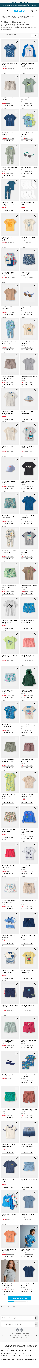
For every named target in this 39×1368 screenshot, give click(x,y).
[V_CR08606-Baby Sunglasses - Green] (29, 155)
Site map (28, 1338)
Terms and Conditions (7, 1336)
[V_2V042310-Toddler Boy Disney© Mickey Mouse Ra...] (29, 50)
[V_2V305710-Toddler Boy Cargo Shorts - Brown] (29, 1097)
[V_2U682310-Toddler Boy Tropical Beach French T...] (10, 888)
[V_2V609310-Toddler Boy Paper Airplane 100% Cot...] (10, 190)
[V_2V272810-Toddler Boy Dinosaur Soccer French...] (29, 992)
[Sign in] (32, 11)
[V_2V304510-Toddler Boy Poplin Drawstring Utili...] (10, 1027)
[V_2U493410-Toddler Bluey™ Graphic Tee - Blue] (29, 853)
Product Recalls (21, 1338)
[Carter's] (19, 11)
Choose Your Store (10, 36)
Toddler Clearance (22, 17)
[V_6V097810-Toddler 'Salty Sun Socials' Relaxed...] (10, 1271)
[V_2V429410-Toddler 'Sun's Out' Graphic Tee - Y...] (10, 224)
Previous (1, 1)
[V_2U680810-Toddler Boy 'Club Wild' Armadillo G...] (10, 1236)
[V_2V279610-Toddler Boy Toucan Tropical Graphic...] (10, 433)
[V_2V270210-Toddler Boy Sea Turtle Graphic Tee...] (29, 503)
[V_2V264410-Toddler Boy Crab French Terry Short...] (10, 853)
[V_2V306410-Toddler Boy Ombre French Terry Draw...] (29, 1132)
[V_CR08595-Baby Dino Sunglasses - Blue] (29, 294)
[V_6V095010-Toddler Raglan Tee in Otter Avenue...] (29, 1236)
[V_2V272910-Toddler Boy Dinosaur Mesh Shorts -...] (29, 608)
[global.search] (36, 1324)
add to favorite (16, 42)
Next (37, 1)
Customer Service (7, 1307)
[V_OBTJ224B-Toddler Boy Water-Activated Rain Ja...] (29, 677)
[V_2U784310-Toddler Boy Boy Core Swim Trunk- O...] (29, 642)
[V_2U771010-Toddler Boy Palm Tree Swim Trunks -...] (10, 677)
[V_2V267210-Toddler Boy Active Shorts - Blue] (29, 1167)
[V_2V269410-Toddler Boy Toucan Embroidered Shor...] (29, 782)
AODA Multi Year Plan (30, 1336)
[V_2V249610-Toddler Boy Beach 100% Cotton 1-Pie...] (10, 155)
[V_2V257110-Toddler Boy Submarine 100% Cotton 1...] (10, 782)
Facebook (17, 1330)
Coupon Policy (12, 1338)
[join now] (36, 1318)
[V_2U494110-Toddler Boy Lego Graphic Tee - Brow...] (29, 573)
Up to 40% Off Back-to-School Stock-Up (19, 2)
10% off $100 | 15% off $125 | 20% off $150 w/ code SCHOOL (19, 5)
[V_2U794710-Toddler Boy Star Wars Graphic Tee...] (10, 1167)
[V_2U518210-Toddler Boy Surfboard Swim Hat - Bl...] (10, 468)
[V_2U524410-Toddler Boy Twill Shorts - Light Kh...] (10, 85)
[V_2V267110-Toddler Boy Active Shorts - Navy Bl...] (10, 992)
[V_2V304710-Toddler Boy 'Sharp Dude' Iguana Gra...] (29, 329)
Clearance (13, 17)
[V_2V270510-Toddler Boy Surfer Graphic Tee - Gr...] (10, 399)
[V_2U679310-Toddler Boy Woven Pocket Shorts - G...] (10, 747)
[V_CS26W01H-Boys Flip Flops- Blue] (10, 1062)
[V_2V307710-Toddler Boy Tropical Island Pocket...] (29, 1201)
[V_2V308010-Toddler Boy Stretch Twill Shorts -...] (29, 1027)
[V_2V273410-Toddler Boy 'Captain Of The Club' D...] (10, 642)
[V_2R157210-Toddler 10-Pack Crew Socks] (29, 190)
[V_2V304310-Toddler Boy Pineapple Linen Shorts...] (10, 503)
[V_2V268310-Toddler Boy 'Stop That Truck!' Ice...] (29, 538)
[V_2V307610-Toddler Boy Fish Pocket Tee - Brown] (10, 294)
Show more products (19, 1298)
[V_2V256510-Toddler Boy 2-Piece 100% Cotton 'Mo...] (29, 1062)
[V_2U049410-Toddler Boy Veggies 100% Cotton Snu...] (10, 1201)
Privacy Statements (19, 1336)
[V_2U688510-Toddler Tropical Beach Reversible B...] (29, 399)
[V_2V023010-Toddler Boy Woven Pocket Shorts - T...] (10, 364)
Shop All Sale (6, 17)
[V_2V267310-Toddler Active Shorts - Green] (10, 1097)
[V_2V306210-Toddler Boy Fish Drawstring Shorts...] (29, 259)
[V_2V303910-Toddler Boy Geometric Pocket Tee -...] (10, 50)
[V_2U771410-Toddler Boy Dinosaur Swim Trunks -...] (10, 573)
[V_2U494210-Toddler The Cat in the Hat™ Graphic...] (29, 433)
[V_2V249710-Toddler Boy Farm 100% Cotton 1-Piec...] (10, 538)
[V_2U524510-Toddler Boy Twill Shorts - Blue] (29, 923)
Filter (35, 35)
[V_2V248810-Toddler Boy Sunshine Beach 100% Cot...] (10, 259)
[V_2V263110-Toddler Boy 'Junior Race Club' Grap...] (29, 85)
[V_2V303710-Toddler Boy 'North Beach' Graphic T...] (10, 120)
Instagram (21, 1330)
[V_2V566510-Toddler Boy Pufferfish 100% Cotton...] (29, 120)
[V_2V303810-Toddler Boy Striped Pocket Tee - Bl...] (10, 958)
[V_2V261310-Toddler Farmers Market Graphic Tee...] (29, 958)
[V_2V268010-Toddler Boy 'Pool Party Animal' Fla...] (29, 712)
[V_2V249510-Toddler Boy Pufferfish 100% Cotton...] (10, 329)
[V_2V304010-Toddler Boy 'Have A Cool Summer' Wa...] (29, 224)
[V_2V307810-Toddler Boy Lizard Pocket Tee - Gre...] (29, 364)
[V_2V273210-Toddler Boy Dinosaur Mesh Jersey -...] (10, 712)
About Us (4, 1311)
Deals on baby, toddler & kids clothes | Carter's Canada (20, 16)
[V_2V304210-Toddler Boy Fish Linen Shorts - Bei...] (10, 817)
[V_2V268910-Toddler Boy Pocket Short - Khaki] (29, 888)
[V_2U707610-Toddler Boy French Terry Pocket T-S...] (29, 1271)
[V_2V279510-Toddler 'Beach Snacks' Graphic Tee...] (29, 468)
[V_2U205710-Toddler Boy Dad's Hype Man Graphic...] (10, 608)
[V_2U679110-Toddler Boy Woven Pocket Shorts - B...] (29, 747)
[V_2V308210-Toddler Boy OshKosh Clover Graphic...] (10, 1132)
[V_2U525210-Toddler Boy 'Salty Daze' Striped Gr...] (10, 923)
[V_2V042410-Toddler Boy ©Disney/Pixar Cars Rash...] (29, 817)
